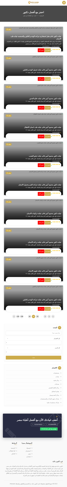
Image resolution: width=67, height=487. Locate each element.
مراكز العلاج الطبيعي (54, 388)
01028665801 (52, 424)
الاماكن (13, 454)
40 (29, 316)
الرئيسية (42, 16)
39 (33, 316)
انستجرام (28, 451)
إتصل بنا (48, 50)
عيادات (57, 377)
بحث (33, 358)
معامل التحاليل (55, 391)
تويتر (29, 454)
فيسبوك (28, 448)
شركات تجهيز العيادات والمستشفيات (49, 399)
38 (37, 316)
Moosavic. (12, 484)
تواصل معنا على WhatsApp (48, 429)
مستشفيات (56, 373)
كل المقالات (12, 451)
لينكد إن (28, 457)
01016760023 (38, 424)
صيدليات (57, 384)
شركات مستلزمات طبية (53, 402)
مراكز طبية (56, 380)
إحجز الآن (41, 50)
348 (22, 316)
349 (18, 316)
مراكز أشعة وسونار (54, 395)
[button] (33, 339)
